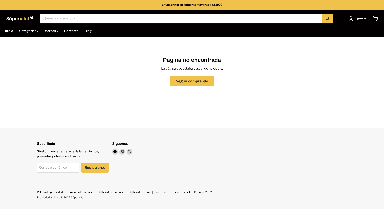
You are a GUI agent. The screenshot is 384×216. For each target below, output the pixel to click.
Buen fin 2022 (203, 192)
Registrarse (95, 167)
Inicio (9, 31)
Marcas (50, 31)
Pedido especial (180, 192)
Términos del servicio (80, 192)
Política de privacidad (50, 192)
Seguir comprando (192, 81)
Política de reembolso (111, 192)
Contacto (71, 31)
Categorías (28, 31)
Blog (88, 31)
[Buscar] (327, 18)
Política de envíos (139, 192)
